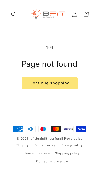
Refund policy (44, 145)
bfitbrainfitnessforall (47, 138)
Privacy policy (72, 145)
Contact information (52, 161)
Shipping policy (67, 153)
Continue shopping (50, 82)
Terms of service (37, 153)
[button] (14, 14)
